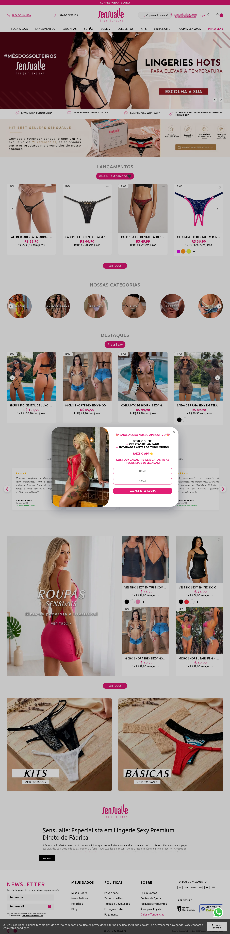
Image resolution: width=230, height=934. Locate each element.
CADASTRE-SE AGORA (143, 491)
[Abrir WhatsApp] (218, 912)
